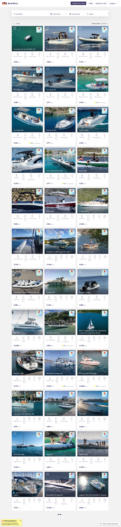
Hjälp (91, 3)
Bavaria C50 (18, 373)
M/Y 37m (82, 414)
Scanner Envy (84, 292)
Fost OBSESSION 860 (54, 171)
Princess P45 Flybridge (87, 373)
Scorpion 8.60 (51, 414)
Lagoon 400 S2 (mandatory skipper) (93, 495)
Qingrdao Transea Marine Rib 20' (26, 292)
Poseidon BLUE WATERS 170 (24, 49)
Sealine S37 (50, 292)
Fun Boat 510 (19, 90)
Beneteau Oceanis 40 (54, 373)
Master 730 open (20, 252)
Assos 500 (17, 211)
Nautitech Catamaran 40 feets (58, 252)
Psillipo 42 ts (84, 211)
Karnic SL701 (51, 130)
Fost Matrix (83, 454)
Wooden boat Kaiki (86, 252)
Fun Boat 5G (51, 90)
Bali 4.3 (16, 333)
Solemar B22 (84, 49)
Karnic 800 (18, 171)
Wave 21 (49, 454)
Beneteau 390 (19, 454)
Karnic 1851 (83, 130)
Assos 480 (83, 171)
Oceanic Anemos (52, 333)
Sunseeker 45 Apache (54, 495)
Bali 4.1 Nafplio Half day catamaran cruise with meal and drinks (92, 332)
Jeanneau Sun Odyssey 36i (24, 414)
